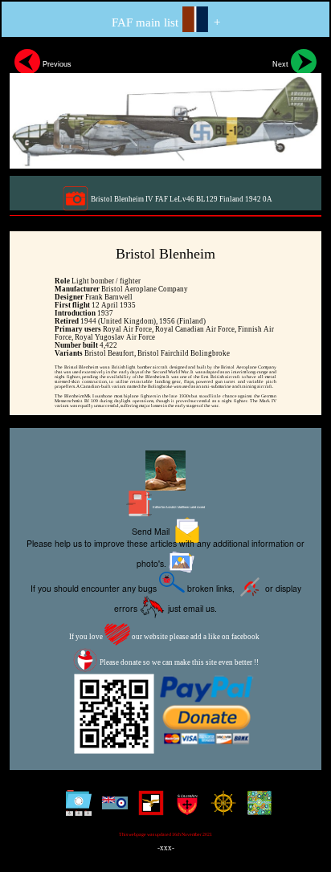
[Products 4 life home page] (256, 809)
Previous (56, 64)
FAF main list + (166, 22)
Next (281, 64)
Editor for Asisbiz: (178, 507)
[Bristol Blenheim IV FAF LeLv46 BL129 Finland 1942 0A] (165, 106)
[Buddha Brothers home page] (219, 809)
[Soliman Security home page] (183, 809)
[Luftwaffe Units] (147, 809)
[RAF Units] (111, 809)
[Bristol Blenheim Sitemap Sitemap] (75, 809)
